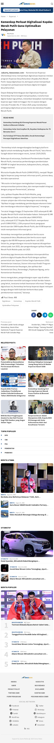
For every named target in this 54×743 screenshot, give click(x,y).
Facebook (15, 706)
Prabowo (8, 453)
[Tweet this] (39, 315)
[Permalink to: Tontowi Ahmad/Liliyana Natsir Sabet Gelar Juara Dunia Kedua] (27, 605)
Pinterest (15, 710)
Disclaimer (39, 689)
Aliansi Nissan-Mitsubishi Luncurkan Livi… (28, 579)
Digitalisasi (6, 301)
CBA (6, 440)
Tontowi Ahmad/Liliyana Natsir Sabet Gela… (31, 625)
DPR (6, 435)
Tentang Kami (13, 693)
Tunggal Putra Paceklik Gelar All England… (30, 634)
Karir (14, 685)
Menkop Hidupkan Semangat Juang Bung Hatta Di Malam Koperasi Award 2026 (40, 364)
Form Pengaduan (14, 697)
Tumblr (15, 713)
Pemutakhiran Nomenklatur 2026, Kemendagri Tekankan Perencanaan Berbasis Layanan (12, 365)
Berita (3, 495)
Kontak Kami (40, 693)
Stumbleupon (41, 713)
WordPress (15, 717)
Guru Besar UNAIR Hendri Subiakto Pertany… (29, 505)
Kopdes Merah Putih (32, 301)
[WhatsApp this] (50, 315)
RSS (28, 729)
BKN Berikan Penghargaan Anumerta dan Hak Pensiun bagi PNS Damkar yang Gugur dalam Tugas (13, 419)
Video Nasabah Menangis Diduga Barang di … (29, 515)
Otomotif (4, 559)
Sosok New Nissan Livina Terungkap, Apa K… (29, 569)
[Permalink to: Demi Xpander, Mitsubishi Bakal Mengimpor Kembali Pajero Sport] (27, 544)
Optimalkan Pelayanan (10, 305)
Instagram (41, 717)
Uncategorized (17, 622)
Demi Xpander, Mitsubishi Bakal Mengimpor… (20, 561)
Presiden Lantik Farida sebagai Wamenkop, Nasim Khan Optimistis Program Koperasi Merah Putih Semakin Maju (12, 327)
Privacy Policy (14, 689)
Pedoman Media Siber (39, 697)
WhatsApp (41, 710)
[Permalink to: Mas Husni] (3, 34)
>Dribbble (15, 721)
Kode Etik (40, 682)
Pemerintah (9, 448)
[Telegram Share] (44, 315)
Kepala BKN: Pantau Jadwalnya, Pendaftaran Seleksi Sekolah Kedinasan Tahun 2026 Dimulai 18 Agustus (13, 392)
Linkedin (15, 725)
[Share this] (33, 315)
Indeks (14, 682)
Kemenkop (18, 301)
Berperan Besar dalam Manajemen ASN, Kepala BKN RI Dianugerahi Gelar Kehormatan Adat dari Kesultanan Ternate (40, 420)
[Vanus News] (27, 3)
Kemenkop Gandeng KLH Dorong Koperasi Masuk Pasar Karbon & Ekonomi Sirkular (38, 392)
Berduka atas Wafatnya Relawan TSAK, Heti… (20, 497)
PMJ (6, 444)
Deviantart (40, 725)
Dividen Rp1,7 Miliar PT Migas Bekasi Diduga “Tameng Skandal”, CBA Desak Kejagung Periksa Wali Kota (40, 327)
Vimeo (41, 721)
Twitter (41, 706)
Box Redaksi (40, 685)
